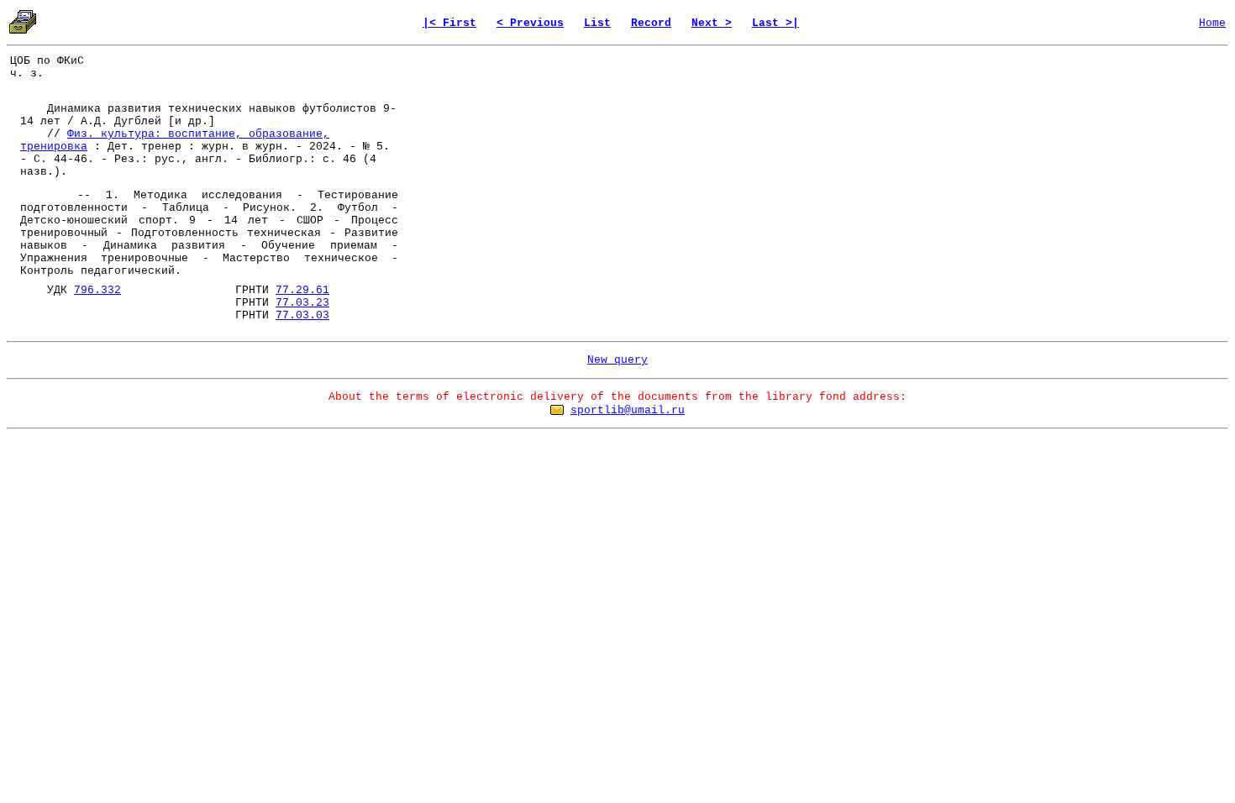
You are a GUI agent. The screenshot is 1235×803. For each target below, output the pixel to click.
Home (1212, 23)
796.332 (97, 290)
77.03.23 (302, 303)
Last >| (775, 23)
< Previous (530, 23)
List (597, 23)
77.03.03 (302, 315)
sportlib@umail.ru (627, 410)
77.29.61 (302, 290)
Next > (711, 23)
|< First (449, 23)
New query (617, 360)
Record (651, 23)
